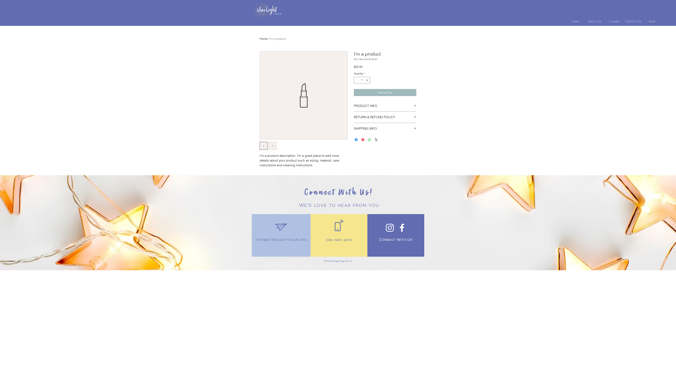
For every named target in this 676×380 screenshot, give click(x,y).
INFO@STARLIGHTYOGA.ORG (281, 239)
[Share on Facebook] (356, 140)
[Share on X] (376, 140)
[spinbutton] (362, 80)
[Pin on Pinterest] (363, 140)
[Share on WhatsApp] (369, 140)
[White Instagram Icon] (389, 227)
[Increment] (367, 80)
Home (263, 38)
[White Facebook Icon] (402, 227)
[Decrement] (356, 80)
